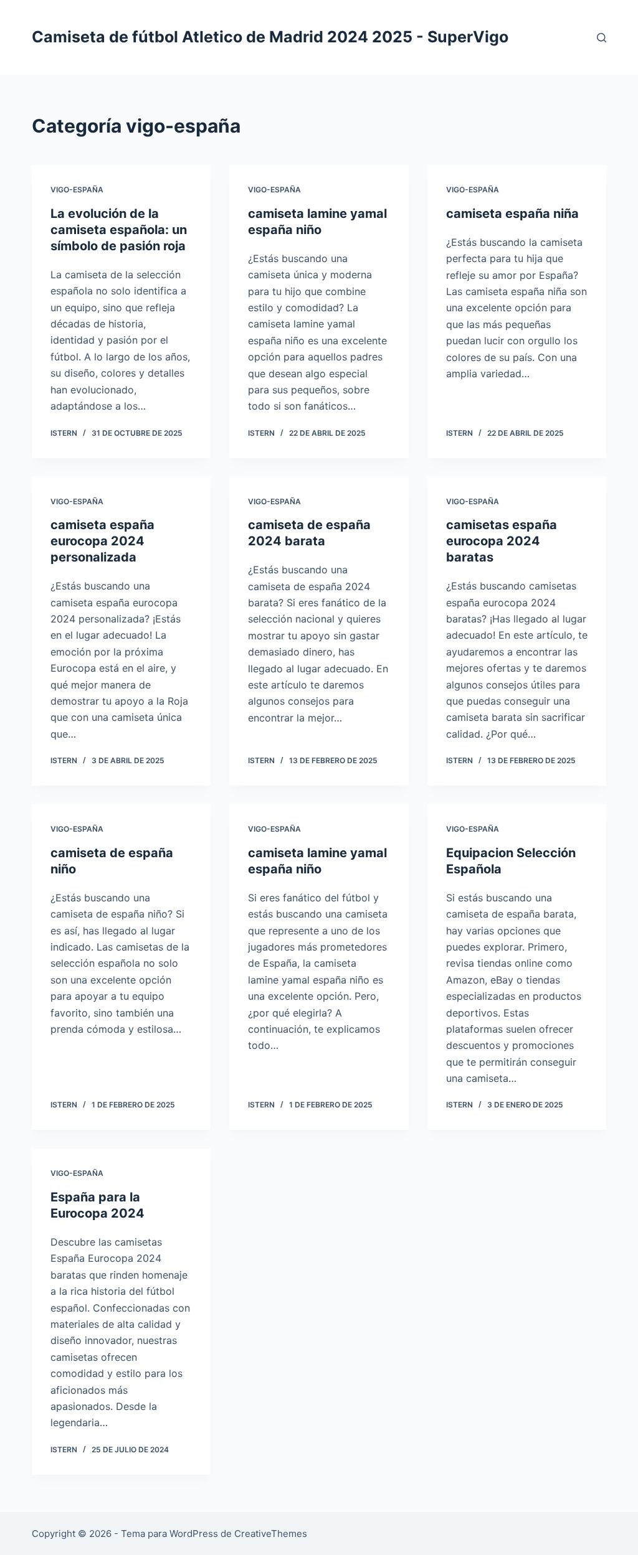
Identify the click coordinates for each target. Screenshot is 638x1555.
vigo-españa (76, 189)
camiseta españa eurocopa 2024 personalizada (102, 541)
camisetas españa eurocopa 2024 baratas (501, 541)
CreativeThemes (270, 1533)
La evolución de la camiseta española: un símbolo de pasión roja (118, 229)
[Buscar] (601, 37)
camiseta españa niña (512, 213)
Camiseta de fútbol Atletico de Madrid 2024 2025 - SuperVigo (270, 36)
